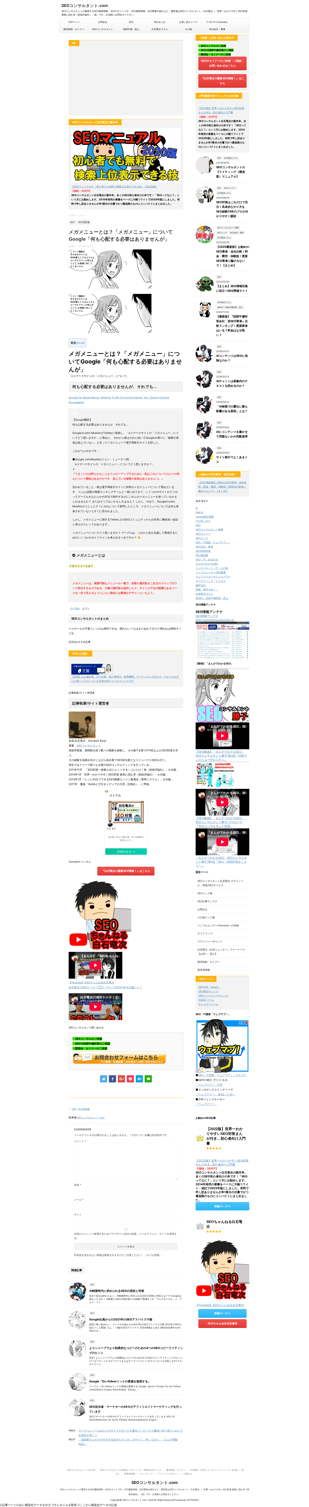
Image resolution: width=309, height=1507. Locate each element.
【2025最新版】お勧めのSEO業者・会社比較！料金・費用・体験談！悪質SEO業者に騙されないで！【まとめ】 (232, 256)
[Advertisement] (125, 83)
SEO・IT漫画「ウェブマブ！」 (213, 542)
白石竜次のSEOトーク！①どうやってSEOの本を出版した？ (105, 987)
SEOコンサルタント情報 (209, 529)
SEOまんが (160, 22)
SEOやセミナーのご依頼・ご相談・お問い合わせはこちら (222, 63)
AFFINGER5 (192, 1500)
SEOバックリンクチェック (213, 995)
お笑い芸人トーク (188, 22)
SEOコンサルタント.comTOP (81, 1470)
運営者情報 (203, 969)
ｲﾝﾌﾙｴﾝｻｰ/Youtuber (217, 22)
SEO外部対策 (203, 550)
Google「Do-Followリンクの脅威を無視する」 (120, 1381)
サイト (78, 1214)
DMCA (199, 512)
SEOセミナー (203, 533)
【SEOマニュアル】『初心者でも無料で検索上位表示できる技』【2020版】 (114, 186)
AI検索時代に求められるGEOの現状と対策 (116, 1291)
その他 (188, 29)
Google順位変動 (205, 516)
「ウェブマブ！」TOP (209, 1085)
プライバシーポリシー (209, 941)
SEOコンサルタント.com (85, 5)
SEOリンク (202, 538)
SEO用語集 (84, 1109)
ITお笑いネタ (203, 520)
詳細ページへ (222, 1206)
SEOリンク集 (204, 893)
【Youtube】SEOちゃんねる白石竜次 (91, 982)
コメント (80, 1141)
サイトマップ (204, 933)
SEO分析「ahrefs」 (209, 986)
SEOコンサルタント (102, 29)
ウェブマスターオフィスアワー (213, 576)
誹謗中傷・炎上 (131, 29)
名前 (77, 1184)
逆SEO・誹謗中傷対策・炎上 (212, 598)
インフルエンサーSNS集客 (211, 572)
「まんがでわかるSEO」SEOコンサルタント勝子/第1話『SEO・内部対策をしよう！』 (221, 861)
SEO (131, 22)
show (80, 342)
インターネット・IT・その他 (212, 568)
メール (79, 1199)
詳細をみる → (126, 851)
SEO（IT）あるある (207, 559)
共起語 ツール (206, 999)
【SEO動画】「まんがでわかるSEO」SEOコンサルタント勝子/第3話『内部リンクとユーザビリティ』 (221, 755)
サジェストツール (208, 1004)
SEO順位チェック (208, 991)
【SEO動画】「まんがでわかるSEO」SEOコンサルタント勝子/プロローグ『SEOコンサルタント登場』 (220, 822)
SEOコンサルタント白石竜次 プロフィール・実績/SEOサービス (130, 1470)
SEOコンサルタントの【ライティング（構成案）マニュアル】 (230, 171)
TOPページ (74, 22)
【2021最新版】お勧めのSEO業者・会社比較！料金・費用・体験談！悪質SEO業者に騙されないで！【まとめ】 (222, 486)
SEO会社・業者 (217, 29)
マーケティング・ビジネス (211, 580)
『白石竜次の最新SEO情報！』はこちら (126, 871)
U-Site (75, 608)
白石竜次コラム (160, 29)
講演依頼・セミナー (73, 29)
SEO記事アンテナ (207, 901)
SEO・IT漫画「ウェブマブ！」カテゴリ (222, 1075)
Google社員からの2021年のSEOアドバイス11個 (120, 1319)
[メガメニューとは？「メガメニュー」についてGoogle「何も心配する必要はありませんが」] (139, 1078)
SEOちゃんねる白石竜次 (222, 1323)
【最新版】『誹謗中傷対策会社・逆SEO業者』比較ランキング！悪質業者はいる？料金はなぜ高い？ (232, 326)
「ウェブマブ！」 (206, 1104)
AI (197, 508)
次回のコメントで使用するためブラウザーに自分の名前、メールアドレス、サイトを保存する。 (125, 1236)
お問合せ (102, 22)
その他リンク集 (206, 917)
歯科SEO (201, 585)
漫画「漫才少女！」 (207, 589)
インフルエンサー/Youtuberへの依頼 (218, 925)
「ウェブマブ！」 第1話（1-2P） (216, 1094)
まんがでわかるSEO (207, 563)
